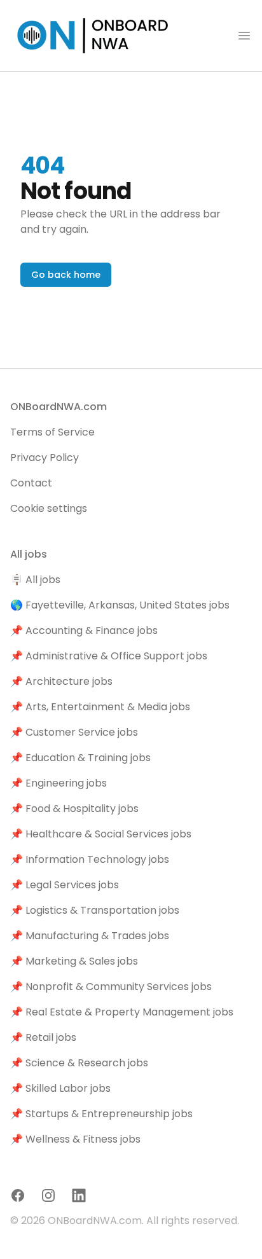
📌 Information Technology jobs (89, 859)
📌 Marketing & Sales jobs (74, 961)
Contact (31, 483)
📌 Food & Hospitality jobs (74, 808)
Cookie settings (48, 508)
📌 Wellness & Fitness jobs (75, 1139)
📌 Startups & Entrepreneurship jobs (101, 1113)
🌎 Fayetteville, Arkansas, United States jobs (120, 605)
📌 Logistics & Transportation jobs (94, 910)
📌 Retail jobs (43, 1037)
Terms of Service (52, 432)
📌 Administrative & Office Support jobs (108, 656)
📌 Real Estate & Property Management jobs (121, 1012)
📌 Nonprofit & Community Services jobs (111, 986)
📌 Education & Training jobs (80, 757)
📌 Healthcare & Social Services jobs (100, 834)
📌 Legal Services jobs (64, 884)
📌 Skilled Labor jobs (60, 1088)
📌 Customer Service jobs (74, 732)
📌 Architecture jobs (61, 681)
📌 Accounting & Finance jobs (84, 630)
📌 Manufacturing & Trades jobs (89, 935)
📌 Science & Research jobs (79, 1063)
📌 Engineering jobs (58, 783)
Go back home (65, 274)
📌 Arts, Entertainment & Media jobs (100, 706)
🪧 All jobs (35, 579)
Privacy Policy (44, 457)
